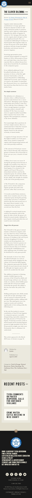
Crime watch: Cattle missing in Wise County (16, 415)
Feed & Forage (15, 364)
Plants (13, 366)
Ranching (18, 366)
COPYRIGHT (10, 492)
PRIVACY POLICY (20, 492)
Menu (28, 2)
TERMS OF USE (16, 494)
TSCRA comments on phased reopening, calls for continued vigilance (15, 398)
